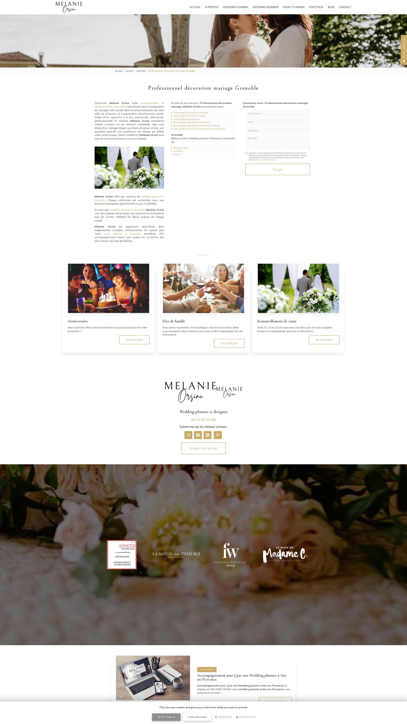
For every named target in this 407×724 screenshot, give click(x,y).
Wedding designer (266, 7)
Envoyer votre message (203, 448)
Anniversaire (78, 321)
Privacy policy (247, 717)
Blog (331, 7)
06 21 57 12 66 (203, 420)
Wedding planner (235, 7)
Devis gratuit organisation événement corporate (197, 125)
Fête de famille (173, 321)
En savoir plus (134, 340)
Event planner (293, 7)
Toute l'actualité (275, 697)
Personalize (224, 717)
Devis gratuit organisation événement (192, 122)
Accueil (195, 7)
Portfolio (316, 7)
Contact (345, 7)
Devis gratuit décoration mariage (190, 115)
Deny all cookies (198, 717)
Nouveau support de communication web (229, 675)
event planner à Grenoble (122, 233)
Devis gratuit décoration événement (191, 112)
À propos (211, 7)
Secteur (129, 71)
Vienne (177, 154)
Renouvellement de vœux (277, 321)
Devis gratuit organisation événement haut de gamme (199, 128)
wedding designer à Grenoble (127, 209)
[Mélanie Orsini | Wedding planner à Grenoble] (69, 7)
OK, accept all (167, 717)
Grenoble (141, 71)
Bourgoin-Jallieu (181, 148)
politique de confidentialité (264, 160)
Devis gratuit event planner (187, 119)
